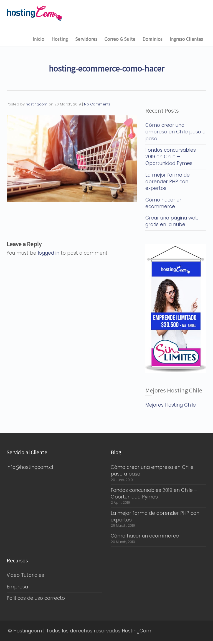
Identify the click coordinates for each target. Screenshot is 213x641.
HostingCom (136, 630)
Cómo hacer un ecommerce (163, 203)
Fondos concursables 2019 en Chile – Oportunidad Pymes (170, 157)
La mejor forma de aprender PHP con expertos (167, 182)
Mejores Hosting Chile (170, 405)
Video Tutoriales (25, 575)
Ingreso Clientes (186, 38)
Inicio (38, 38)
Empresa (17, 586)
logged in (48, 253)
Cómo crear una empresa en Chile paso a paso (175, 132)
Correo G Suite (120, 38)
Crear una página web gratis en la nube (172, 221)
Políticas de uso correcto (36, 598)
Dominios (153, 38)
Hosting (60, 38)
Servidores (86, 38)
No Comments (97, 104)
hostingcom (36, 104)
